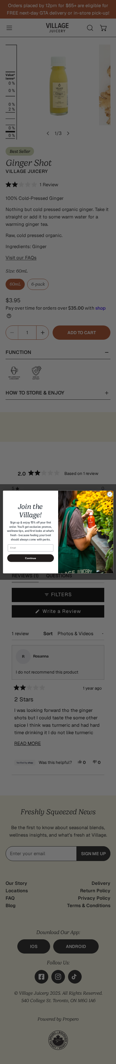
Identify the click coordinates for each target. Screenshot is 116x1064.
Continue (30, 558)
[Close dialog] (109, 494)
